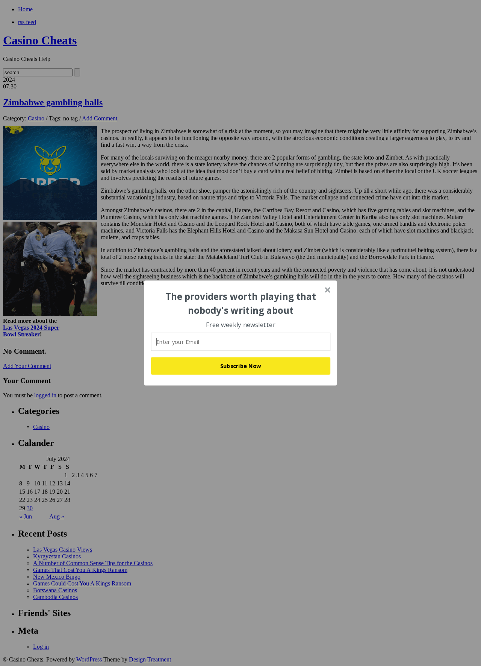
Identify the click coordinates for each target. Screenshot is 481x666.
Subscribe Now (241, 365)
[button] (241, 303)
